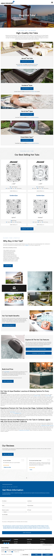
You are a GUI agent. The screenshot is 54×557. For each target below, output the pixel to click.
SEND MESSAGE (27, 532)
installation (27, 245)
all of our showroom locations (33, 117)
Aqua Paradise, (7, 371)
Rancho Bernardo (24, 65)
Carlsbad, (18, 65)
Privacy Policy (38, 527)
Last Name (29, 501)
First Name (4, 501)
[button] (52, 2)
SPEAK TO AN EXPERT (14, 290)
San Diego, (36, 64)
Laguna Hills (31, 65)
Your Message (4, 514)
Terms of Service (46, 527)
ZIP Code (29, 510)
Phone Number (30, 505)
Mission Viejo (34, 91)
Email (3, 505)
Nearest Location (5, 510)
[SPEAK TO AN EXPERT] (14, 287)
